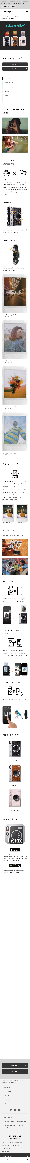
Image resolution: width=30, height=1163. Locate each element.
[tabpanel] (15, 35)
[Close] (27, 1156)
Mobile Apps (6, 1148)
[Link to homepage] (6, 12)
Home (3, 16)
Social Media (16, 1145)
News (4, 1103)
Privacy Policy (6, 1142)
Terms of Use (18, 1142)
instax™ (16, 16)
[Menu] (27, 12)
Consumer (9, 16)
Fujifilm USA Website (8, 6)
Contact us (5, 1145)
